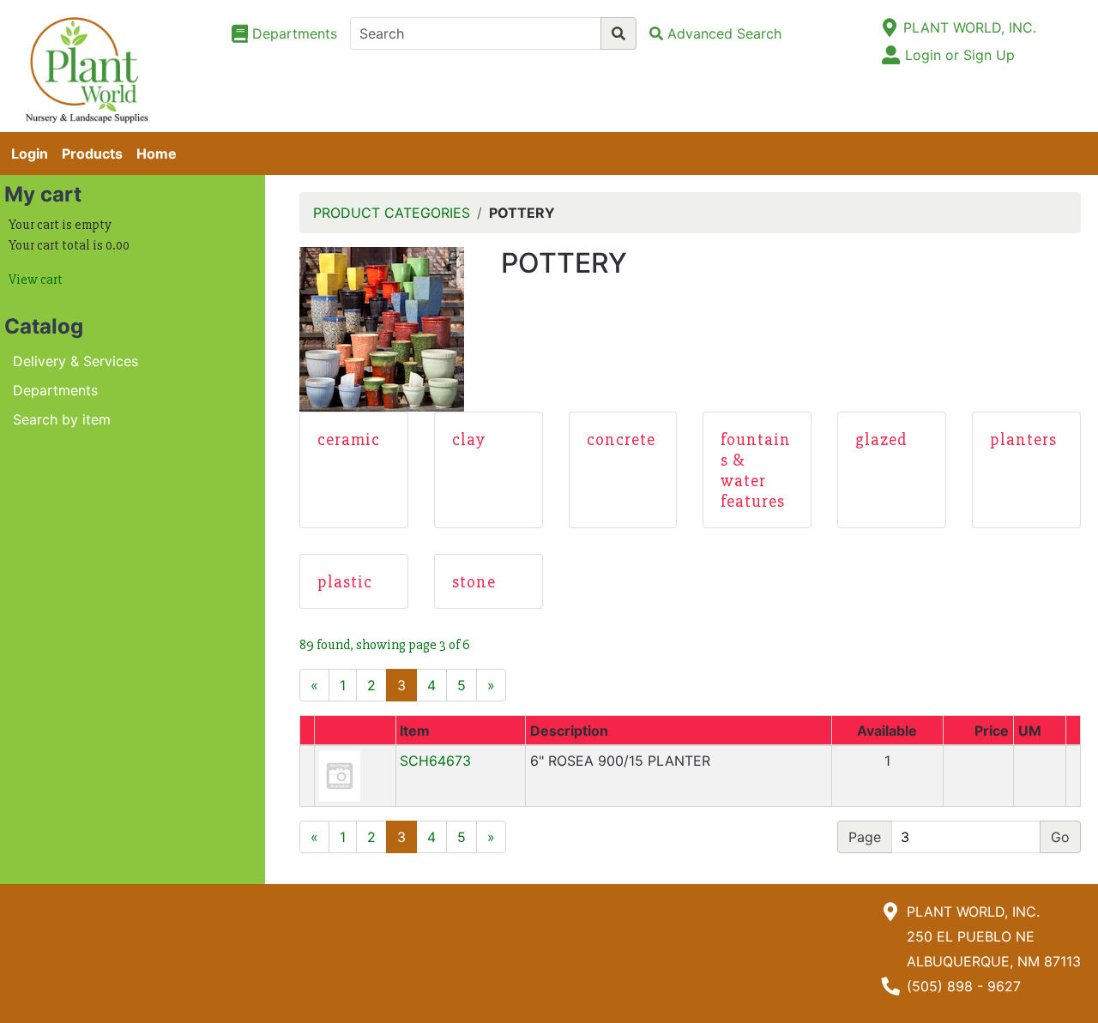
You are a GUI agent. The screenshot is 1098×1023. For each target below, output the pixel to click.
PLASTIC (344, 582)
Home (156, 153)
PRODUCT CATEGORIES (391, 212)
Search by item (62, 419)
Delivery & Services (75, 361)
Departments (55, 390)
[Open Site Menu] (889, 27)
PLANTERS (1023, 439)
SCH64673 (435, 760)
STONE (474, 582)
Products (92, 153)
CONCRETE (621, 439)
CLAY (469, 439)
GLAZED (881, 439)
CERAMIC (348, 439)
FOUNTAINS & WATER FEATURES (756, 470)
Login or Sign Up (960, 54)
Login (29, 153)
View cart (36, 279)
